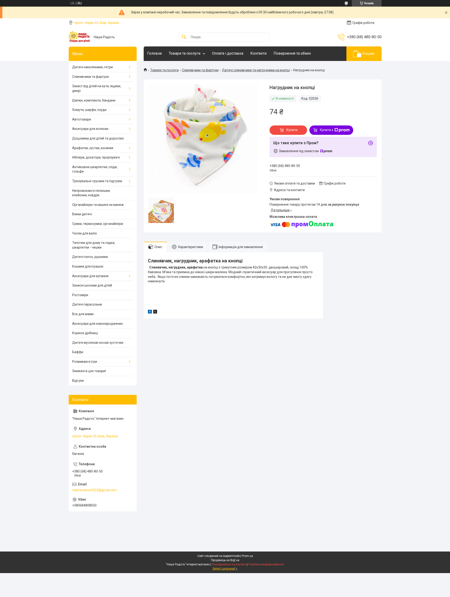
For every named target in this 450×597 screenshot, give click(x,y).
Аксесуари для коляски (90, 129)
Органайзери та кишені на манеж (98, 205)
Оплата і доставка (227, 53)
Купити (291, 130)
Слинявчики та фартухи (200, 70)
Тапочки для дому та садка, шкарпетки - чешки (93, 245)
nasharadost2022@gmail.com (94, 490)
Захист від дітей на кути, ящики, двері (96, 88)
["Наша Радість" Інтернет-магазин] (79, 37)
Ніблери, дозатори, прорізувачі (96, 157)
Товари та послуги (184, 53)
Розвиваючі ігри (84, 361)
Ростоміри (80, 295)
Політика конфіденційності (266, 564)
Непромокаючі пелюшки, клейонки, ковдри (91, 193)
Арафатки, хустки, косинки (92, 148)
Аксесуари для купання (90, 276)
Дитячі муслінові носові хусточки (97, 342)
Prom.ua (247, 556)
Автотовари (81, 119)
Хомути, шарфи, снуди (89, 110)
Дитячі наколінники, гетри (92, 67)
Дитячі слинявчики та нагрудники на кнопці (256, 70)
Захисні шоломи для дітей (92, 285)
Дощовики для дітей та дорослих (98, 138)
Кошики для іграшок (87, 266)
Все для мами (83, 314)
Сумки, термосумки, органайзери (97, 224)
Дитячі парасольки (87, 304)
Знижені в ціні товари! (89, 371)
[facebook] (150, 312)
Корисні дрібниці (85, 333)
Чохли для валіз (84, 233)
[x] (155, 312)
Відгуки (78, 380)
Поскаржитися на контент (229, 564)
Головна (154, 53)
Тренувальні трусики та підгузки (97, 181)
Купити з (326, 130)
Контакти (258, 53)
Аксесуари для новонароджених (97, 323)
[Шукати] (184, 37)
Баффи (77, 352)
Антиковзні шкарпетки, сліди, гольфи (94, 169)
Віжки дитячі (82, 214)
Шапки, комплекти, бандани (93, 100)
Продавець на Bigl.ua (225, 560)
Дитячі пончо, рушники (90, 257)
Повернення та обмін (292, 53)
